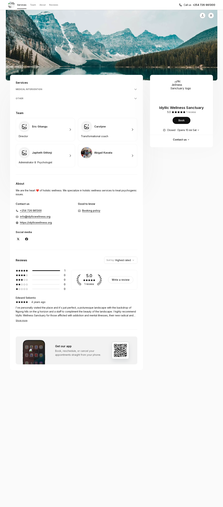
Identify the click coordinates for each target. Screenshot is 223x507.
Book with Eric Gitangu (45, 129)
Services (21, 5)
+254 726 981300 (204, 4)
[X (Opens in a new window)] (18, 239)
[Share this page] (202, 15)
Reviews (53, 5)
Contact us (180, 139)
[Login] (211, 15)
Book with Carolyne (107, 129)
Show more (22, 320)
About (42, 5)
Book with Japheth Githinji (45, 155)
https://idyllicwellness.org (36, 222)
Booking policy (91, 210)
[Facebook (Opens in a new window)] (26, 239)
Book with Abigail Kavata (107, 155)
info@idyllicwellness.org (35, 216)
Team (33, 5)
